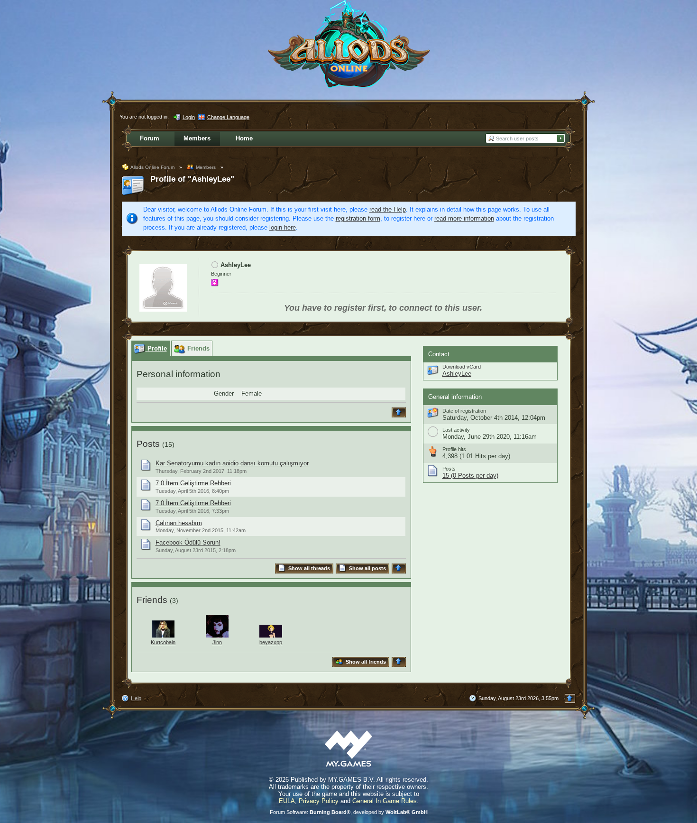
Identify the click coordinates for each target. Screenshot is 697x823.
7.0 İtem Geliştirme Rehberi (193, 483)
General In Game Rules (384, 801)
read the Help (387, 209)
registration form (358, 218)
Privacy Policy (319, 801)
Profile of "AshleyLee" (192, 179)
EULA (287, 801)
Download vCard (461, 367)
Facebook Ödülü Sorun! (188, 542)
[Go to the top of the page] (400, 412)
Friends (152, 600)
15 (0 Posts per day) (470, 475)
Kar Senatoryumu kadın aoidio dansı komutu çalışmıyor (232, 463)
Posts (148, 444)
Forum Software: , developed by (349, 812)
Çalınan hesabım (179, 523)
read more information (464, 218)
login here (282, 227)
